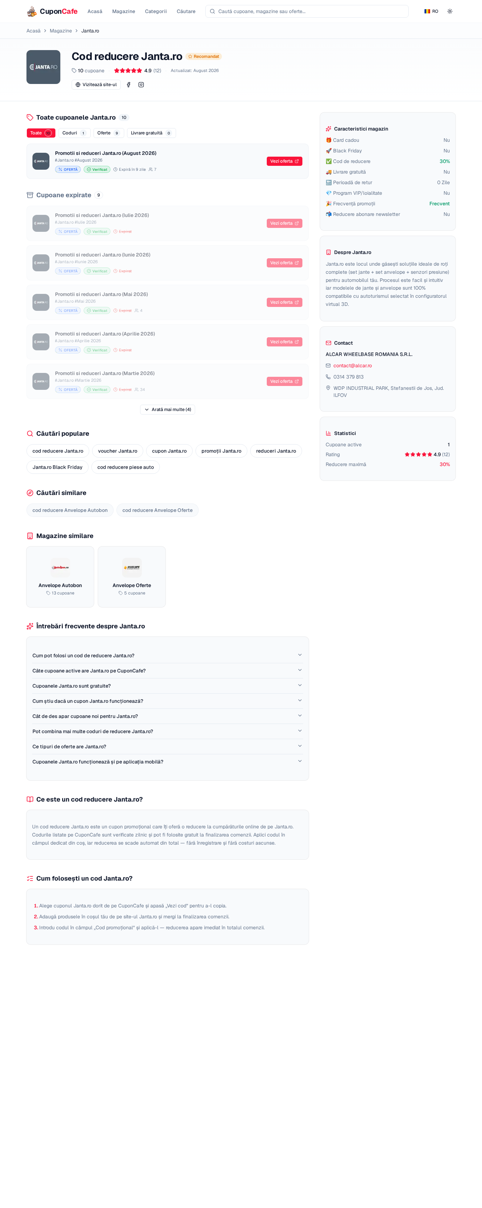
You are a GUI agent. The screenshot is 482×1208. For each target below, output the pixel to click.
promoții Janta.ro (221, 451)
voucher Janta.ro (117, 451)
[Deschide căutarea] (307, 11)
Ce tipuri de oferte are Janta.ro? (69, 746)
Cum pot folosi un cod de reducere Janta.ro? (83, 655)
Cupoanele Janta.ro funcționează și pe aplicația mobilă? (97, 762)
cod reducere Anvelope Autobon (70, 510)
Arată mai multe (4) (171, 409)
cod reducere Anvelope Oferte (157, 510)
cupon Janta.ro (169, 451)
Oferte (107, 133)
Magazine (61, 31)
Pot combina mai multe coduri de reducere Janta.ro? (92, 731)
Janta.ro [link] (90, 31)
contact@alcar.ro (352, 365)
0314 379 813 (348, 377)
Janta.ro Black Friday (57, 467)
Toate (40, 133)
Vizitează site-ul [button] (100, 84)
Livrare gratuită (150, 133)
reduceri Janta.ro (276, 451)
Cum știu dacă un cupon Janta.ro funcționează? (87, 701)
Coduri (73, 133)
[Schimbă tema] (450, 11)
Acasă (33, 31)
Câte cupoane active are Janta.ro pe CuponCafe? (89, 671)
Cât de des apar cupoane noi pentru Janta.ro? (85, 716)
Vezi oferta (281, 161)
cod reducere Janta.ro (57, 451)
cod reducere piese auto (125, 467)
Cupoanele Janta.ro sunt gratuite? (71, 686)
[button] (128, 85)
